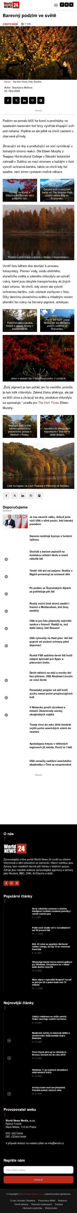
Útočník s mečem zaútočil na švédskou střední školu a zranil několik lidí (49, 555)
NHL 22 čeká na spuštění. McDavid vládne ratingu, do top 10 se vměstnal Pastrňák (51, 946)
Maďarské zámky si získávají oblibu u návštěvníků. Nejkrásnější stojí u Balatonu (51, 1035)
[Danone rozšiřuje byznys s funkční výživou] (15, 539)
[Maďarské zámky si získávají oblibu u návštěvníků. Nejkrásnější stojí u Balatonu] (17, 1037)
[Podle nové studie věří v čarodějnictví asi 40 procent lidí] (17, 930)
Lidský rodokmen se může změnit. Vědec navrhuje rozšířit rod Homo (49, 1018)
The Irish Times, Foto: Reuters (27, 81)
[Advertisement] (38, 799)
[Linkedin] (24, 100)
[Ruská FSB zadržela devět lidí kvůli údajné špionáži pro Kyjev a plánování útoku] (15, 660)
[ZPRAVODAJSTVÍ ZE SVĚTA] (12, 5)
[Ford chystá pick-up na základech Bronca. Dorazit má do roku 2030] (17, 1055)
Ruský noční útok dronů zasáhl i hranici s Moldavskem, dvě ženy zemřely (49, 607)
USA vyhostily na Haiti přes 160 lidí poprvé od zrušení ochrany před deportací (51, 641)
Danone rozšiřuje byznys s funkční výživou (51, 537)
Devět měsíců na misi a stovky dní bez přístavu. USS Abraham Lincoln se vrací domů (51, 676)
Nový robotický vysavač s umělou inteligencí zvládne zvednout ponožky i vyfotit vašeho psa (51, 911)
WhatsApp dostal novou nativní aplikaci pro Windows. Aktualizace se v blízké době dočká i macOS (52, 964)
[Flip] (40, 100)
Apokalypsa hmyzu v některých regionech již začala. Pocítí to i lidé (51, 745)
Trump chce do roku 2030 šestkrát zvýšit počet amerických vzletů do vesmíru (50, 728)
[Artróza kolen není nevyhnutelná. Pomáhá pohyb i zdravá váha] (17, 1090)
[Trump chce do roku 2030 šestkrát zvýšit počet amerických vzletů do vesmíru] (15, 729)
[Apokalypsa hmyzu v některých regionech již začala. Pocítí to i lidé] (15, 746)
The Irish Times (48, 402)
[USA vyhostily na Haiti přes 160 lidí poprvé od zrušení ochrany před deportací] (15, 642)
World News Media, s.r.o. (32, 1193)
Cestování (10, 24)
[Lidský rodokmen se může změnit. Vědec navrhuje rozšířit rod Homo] (17, 1019)
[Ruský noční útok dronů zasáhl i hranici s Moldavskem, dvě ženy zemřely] (15, 608)
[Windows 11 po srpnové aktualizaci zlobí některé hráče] (17, 1072)
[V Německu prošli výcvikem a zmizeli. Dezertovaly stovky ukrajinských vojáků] (15, 712)
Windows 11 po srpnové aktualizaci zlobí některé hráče (50, 1071)
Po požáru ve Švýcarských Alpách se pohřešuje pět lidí (50, 589)
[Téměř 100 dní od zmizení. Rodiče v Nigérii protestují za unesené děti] (15, 573)
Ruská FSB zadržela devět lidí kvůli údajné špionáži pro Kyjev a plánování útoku (51, 658)
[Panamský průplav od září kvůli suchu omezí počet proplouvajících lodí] (15, 694)
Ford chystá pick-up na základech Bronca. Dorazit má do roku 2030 (49, 1053)
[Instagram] (66, 4)
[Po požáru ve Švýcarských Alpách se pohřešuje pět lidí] (15, 590)
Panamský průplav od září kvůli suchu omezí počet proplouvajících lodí (51, 693)
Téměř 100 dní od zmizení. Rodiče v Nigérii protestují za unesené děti (51, 572)
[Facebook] (62, 4)
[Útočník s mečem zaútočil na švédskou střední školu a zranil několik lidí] (15, 556)
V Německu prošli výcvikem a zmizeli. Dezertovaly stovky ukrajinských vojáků (47, 710)
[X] (71, 4)
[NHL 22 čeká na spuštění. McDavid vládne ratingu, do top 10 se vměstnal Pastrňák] (17, 948)
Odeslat (38, 1179)
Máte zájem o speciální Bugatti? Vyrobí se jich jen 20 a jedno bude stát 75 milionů (51, 982)
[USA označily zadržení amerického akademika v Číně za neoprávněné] (15, 763)
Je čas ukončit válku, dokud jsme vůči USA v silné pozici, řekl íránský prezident (51, 520)
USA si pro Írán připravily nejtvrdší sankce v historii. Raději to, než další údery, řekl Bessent (50, 624)
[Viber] (32, 100)
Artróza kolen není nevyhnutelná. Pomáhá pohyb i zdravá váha (49, 1089)
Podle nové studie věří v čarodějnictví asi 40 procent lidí (51, 929)
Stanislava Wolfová (22, 87)
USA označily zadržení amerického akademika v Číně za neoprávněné (50, 762)
